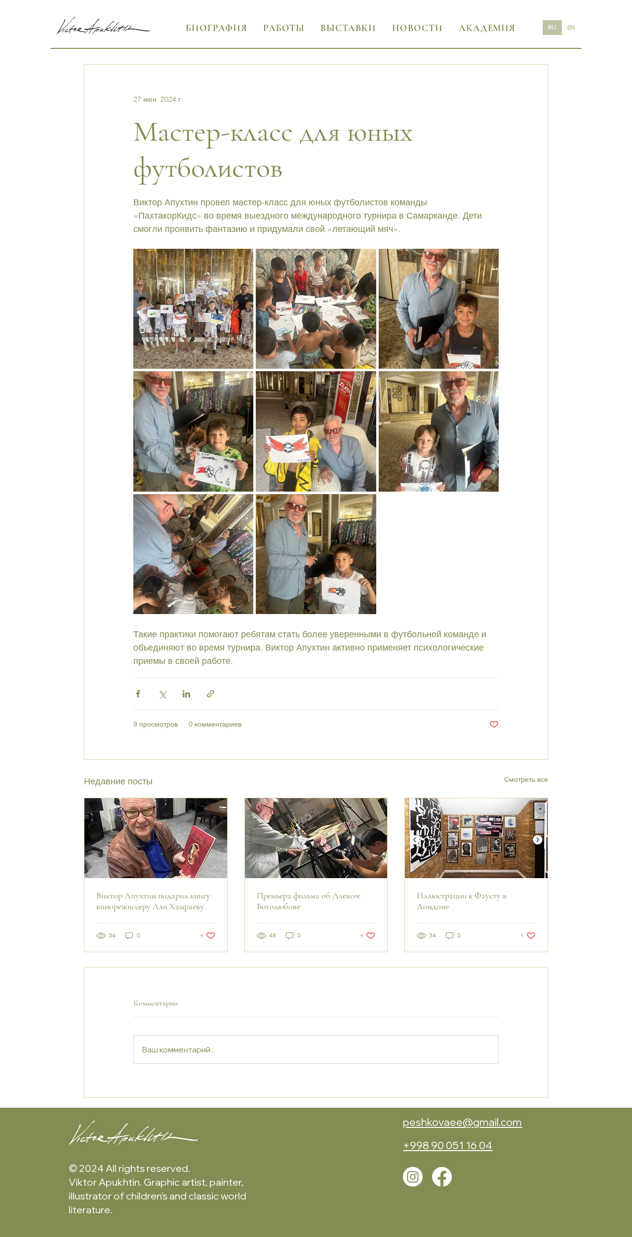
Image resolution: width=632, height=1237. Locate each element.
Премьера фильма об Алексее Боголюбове (308, 901)
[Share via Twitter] (162, 693)
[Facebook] (442, 1177)
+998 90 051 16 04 (447, 1145)
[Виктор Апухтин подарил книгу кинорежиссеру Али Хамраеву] (155, 838)
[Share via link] (210, 693)
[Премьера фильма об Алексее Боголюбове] (316, 838)
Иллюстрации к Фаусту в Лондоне (462, 901)
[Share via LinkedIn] (186, 693)
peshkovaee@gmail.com (462, 1122)
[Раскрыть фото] (193, 309)
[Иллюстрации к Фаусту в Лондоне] (476, 838)
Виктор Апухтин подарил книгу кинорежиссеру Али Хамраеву (153, 901)
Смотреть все (526, 779)
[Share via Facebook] (138, 693)
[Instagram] (413, 1177)
